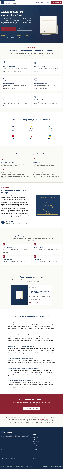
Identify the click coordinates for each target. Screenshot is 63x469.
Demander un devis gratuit (31, 408)
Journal (34, 456)
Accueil (37, 2)
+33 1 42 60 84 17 (37, 441)
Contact (34, 458)
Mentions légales (58, 466)
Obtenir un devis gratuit (9, 28)
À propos (47, 2)
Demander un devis (56, 2)
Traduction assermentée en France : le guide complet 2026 (39, 292)
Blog (42, 2)
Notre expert (35, 454)
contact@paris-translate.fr (38, 445)
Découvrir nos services (24, 28)
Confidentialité (46, 466)
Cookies (52, 466)
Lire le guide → (33, 302)
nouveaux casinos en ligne (43, 419)
